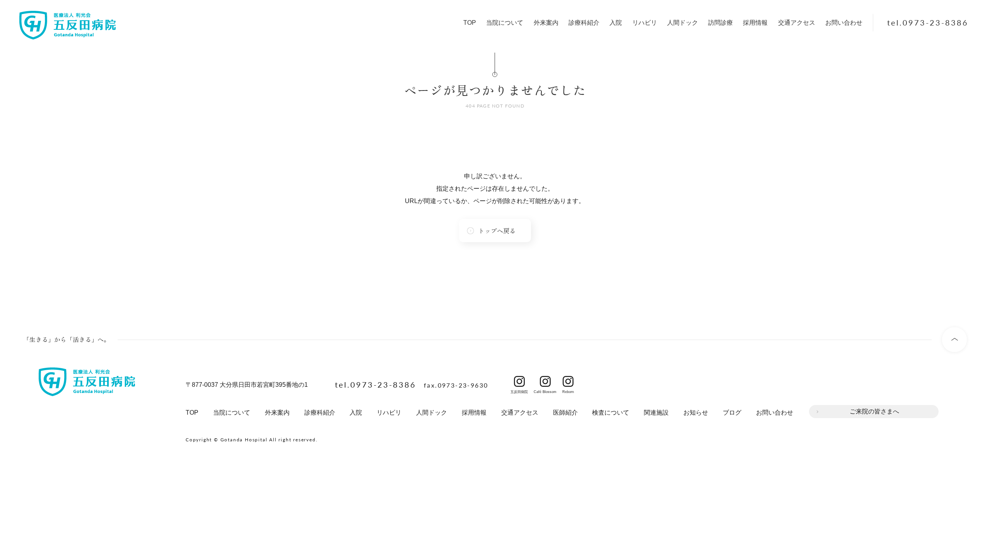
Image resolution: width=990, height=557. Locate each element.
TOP (469, 22)
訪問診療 (720, 22)
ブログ (732, 412)
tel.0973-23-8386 (927, 22)
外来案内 (546, 22)
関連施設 (656, 412)
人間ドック (682, 22)
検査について (610, 412)
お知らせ (695, 412)
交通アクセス (796, 22)
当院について (504, 22)
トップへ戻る (496, 230)
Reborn (568, 381)
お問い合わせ (843, 22)
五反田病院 (519, 381)
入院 (615, 22)
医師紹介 (565, 412)
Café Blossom (545, 381)
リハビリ (644, 22)
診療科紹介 (583, 22)
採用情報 (755, 22)
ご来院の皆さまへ (874, 411)
